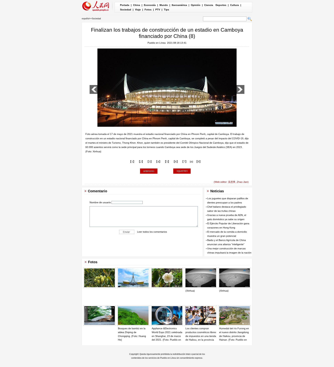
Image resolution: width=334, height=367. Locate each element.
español (85, 18)
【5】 (167, 161)
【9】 (198, 161)
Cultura (234, 5)
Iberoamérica (179, 5)
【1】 (132, 161)
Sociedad (125, 9)
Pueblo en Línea (157, 42)
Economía (150, 5)
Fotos (148, 9)
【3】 (149, 161)
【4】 (158, 161)
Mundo (164, 5)
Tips (166, 9)
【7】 (184, 161)
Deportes (221, 5)
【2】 (140, 161)
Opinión (195, 5)
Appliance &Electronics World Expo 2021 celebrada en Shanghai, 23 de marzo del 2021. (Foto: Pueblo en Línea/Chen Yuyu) (167, 336)
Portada (124, 5)
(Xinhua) (190, 290)
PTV (157, 9)
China (136, 5)
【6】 (175, 161)
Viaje (138, 9)
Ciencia (208, 5)
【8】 (191, 162)
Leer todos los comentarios (152, 231)
